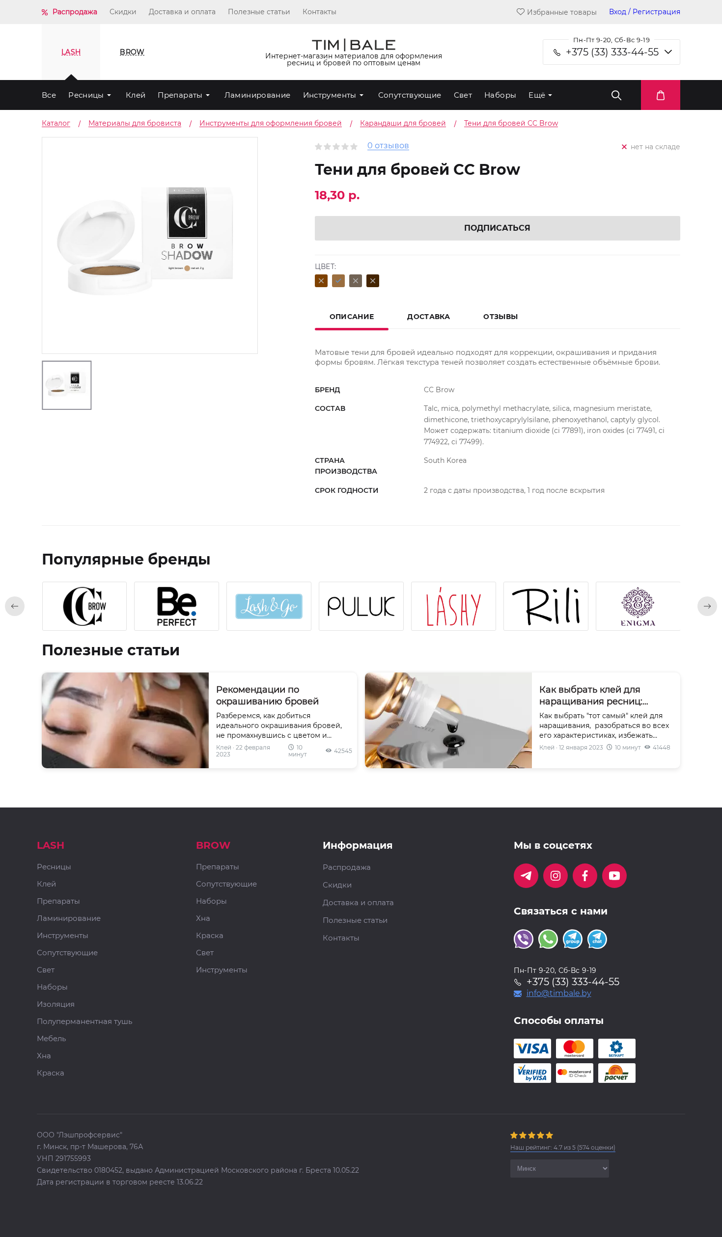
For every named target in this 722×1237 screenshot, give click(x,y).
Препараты (180, 95)
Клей (136, 95)
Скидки (123, 11)
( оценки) (562, 1147)
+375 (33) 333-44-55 (612, 52)
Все (49, 95)
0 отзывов (388, 146)
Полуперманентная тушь (84, 1021)
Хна (44, 1056)
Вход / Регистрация (644, 12)
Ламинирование (257, 95)
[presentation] (15, 606)
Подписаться (497, 228)
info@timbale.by (559, 993)
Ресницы (86, 95)
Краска (50, 1073)
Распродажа (75, 11)
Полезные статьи (259, 11)
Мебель (51, 1039)
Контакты (319, 11)
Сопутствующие (410, 95)
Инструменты (330, 95)
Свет (463, 95)
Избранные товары (562, 12)
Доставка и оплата (182, 11)
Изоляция (56, 1004)
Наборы (500, 95)
